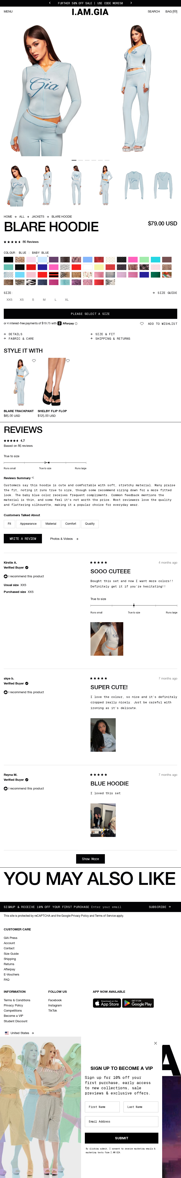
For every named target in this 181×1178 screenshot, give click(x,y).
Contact (9, 948)
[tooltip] (33, 478)
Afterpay (9, 969)
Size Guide (167, 293)
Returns (9, 964)
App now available (109, 991)
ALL (22, 216)
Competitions (13, 1010)
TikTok (52, 1010)
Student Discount (15, 1021)
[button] (21, 242)
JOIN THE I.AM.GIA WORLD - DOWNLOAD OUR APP (90, 3)
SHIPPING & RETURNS (113, 339)
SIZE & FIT (105, 334)
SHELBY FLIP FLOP (52, 411)
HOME (8, 216)
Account (9, 943)
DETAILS (15, 334)
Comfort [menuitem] (70, 523)
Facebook (55, 1000)
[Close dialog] (155, 1043)
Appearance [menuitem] (28, 523)
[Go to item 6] (163, 185)
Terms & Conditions (17, 1000)
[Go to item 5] (134, 185)
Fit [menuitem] (9, 523)
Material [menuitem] (50, 523)
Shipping (10, 959)
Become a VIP (13, 1016)
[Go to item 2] (47, 185)
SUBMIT (121, 1138)
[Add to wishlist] (34, 360)
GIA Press (10, 938)
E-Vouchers (11, 974)
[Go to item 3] (76, 185)
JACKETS (38, 216)
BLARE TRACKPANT (19, 411)
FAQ (6, 979)
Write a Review (26, 539)
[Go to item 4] (105, 185)
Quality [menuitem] (90, 523)
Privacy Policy (13, 1005)
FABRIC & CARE (21, 339)
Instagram (55, 1005)
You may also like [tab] (89, 880)
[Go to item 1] (18, 185)
